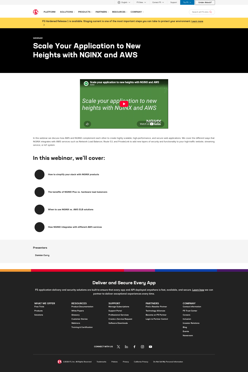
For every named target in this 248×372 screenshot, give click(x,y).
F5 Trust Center (190, 310)
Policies (114, 362)
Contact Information (192, 306)
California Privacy (141, 362)
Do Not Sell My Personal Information (168, 362)
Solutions (38, 315)
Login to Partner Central (157, 319)
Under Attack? (205, 2)
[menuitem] (123, 2)
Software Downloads (118, 323)
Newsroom (188, 335)
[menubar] (124, 2)
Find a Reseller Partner (156, 306)
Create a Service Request (120, 319)
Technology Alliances (155, 310)
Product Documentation (82, 306)
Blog (185, 327)
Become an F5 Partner (156, 315)
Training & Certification (82, 327)
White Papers (77, 310)
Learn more (197, 21)
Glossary (75, 315)
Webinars (75, 323)
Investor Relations (191, 323)
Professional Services (119, 315)
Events (186, 331)
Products (38, 310)
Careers (186, 315)
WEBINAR (38, 38)
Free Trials (39, 306)
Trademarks (101, 362)
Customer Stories (79, 319)
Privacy (126, 362)
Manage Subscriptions (119, 306)
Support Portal (115, 310)
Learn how (198, 289)
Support (174, 2)
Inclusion (187, 319)
